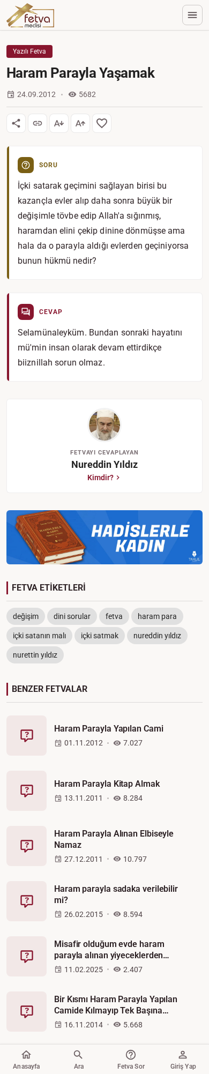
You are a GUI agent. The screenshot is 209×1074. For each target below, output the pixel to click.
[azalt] (59, 123)
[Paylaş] (16, 123)
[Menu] (192, 15)
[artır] (80, 123)
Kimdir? (100, 477)
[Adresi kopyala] (37, 123)
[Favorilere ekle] (101, 123)
